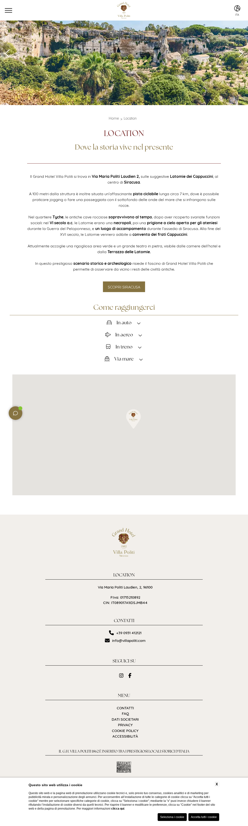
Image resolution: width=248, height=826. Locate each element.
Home (114, 117)
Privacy (125, 724)
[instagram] (121, 675)
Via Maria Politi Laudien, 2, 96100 (125, 586)
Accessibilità (125, 736)
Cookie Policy (125, 730)
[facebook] (130, 675)
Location (130, 118)
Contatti (125, 707)
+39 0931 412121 (128, 632)
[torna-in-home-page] (124, 543)
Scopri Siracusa (124, 286)
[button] (133, 419)
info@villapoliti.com (129, 640)
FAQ (125, 713)
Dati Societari (125, 719)
